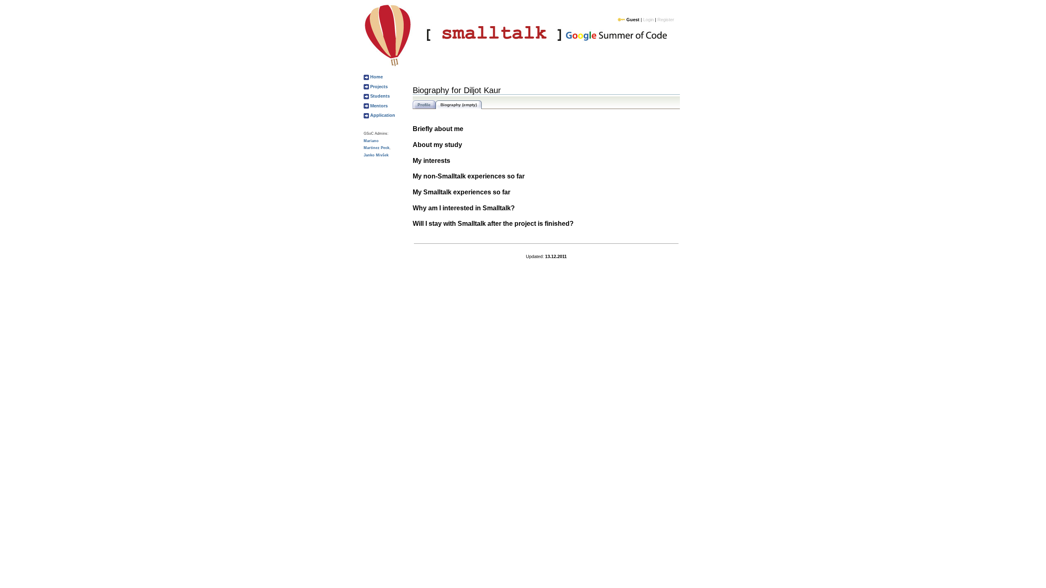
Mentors (378, 105)
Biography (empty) (458, 104)
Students (379, 96)
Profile (424, 104)
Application (382, 115)
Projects (378, 86)
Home (376, 76)
